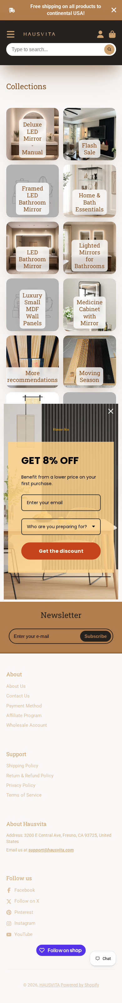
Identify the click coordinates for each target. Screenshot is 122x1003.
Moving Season (89, 361)
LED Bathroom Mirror (32, 248)
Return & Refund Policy (29, 776)
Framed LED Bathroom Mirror (32, 191)
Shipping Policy (22, 766)
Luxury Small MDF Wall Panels (32, 304)
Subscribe (95, 636)
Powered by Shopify (80, 984)
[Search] (109, 49)
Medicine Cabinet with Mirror (89, 304)
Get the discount (61, 550)
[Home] (39, 34)
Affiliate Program (24, 715)
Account (100, 34)
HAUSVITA (49, 984)
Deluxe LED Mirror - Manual (32, 134)
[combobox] (61, 526)
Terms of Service (24, 795)
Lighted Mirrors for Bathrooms (89, 248)
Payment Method (24, 706)
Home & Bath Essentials (89, 191)
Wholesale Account (26, 725)
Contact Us (18, 696)
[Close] (110, 410)
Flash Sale (89, 134)
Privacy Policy (20, 785)
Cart (112, 34)
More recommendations (32, 361)
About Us (16, 686)
